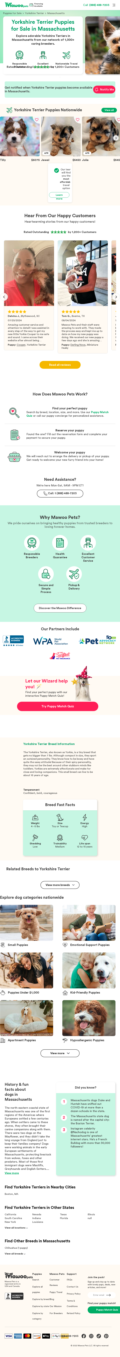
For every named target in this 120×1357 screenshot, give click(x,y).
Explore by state (40, 1306)
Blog (52, 1299)
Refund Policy (73, 1313)
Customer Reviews (55, 1282)
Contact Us (72, 1287)
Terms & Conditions (72, 1303)
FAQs (69, 1280)
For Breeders (56, 1313)
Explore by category (37, 1316)
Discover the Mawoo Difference (60, 608)
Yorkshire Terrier (34, 13)
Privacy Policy (73, 1294)
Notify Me (107, 89)
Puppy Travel (56, 1292)
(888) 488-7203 (96, 5)
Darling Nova (77, 345)
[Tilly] (20, 155)
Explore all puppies (37, 1289)
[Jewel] (61, 155)
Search (35, 1280)
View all (109, 110)
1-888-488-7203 (68, 1336)
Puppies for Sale (12, 13)
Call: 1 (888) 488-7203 (62, 493)
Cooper (21, 345)
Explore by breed (40, 1299)
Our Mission (56, 1306)
